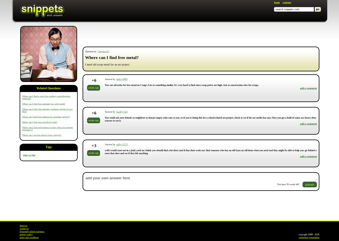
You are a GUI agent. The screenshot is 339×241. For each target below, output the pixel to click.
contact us (24, 228)
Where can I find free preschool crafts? (39, 122)
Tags (49, 147)
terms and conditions (29, 237)
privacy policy (26, 234)
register (287, 2)
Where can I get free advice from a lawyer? (41, 135)
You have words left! (288, 184)
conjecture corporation (309, 237)
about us (23, 225)
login (277, 2)
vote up (93, 87)
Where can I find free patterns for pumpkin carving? (46, 117)
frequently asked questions (32, 231)
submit (309, 184)
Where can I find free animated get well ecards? (43, 104)
